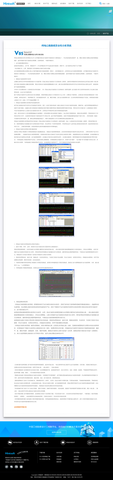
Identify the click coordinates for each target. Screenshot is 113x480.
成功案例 (63, 3)
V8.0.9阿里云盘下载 (44, 459)
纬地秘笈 (58, 459)
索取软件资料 (77, 461)
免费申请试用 (56, 432)
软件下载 (71, 3)
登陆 (103, 3)
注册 (108, 3)
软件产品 (46, 3)
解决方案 (37, 3)
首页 (29, 3)
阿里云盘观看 (94, 459)
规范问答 (58, 461)
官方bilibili (94, 461)
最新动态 (54, 3)
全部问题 (58, 456)
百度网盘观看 (94, 456)
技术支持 (80, 3)
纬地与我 (76, 456)
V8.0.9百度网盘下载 (44, 456)
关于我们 (88, 3)
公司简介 (76, 459)
